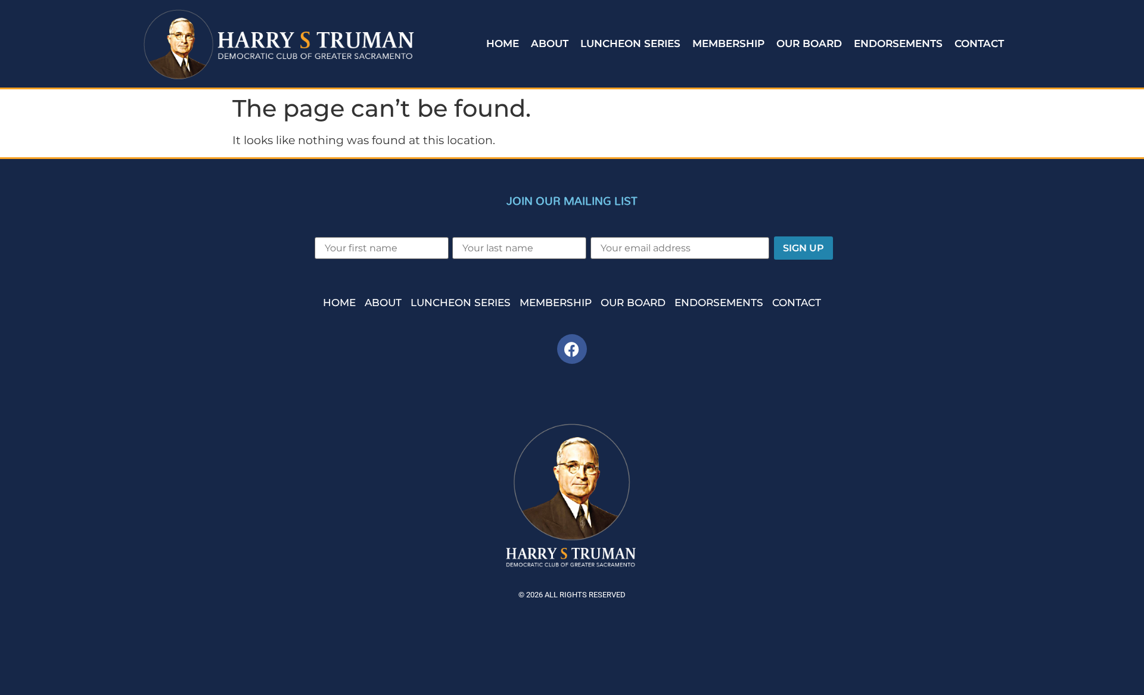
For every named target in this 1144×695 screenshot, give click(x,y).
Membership (728, 43)
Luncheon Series (630, 43)
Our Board (809, 43)
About (549, 43)
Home (502, 43)
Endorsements (898, 43)
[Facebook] (572, 349)
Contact (979, 43)
